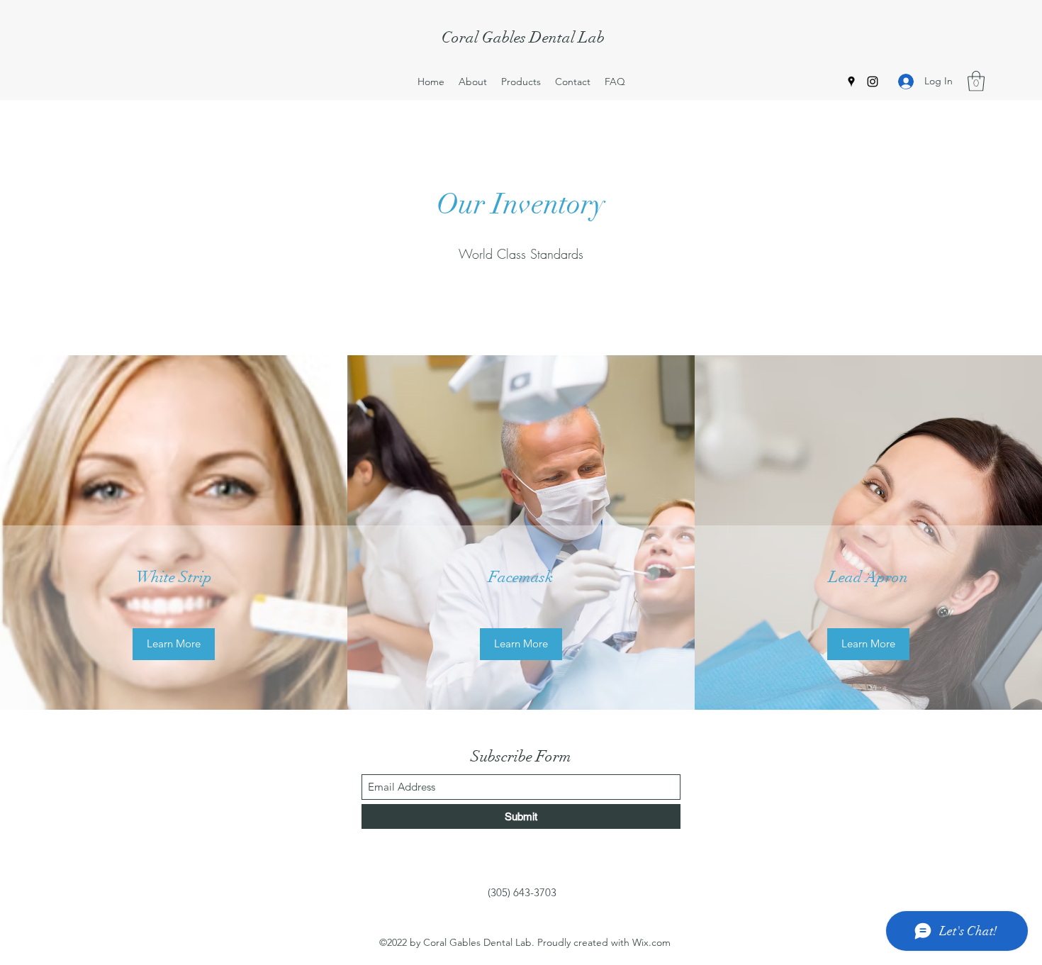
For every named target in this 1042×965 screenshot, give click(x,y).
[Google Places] (851, 81)
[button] (976, 81)
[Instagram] (872, 81)
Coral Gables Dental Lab (523, 37)
